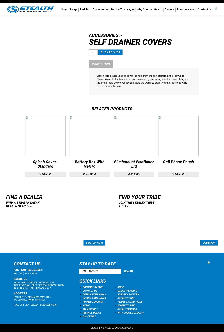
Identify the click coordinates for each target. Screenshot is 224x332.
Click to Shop (110, 52)
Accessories (100, 9)
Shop (120, 287)
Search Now (94, 242)
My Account (90, 309)
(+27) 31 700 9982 (28, 273)
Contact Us (205, 9)
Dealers (169, 9)
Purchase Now (186, 9)
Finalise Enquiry (93, 301)
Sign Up (128, 271)
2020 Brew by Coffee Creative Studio (112, 327)
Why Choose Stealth (149, 9)
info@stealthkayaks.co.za (35, 288)
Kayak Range (69, 9)
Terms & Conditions (130, 301)
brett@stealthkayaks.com (37, 282)
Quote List (89, 316)
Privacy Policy (92, 312)
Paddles (85, 9)
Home (86, 305)
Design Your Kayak (122, 9)
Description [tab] (101, 64)
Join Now (209, 242)
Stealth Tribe (126, 298)
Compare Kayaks (93, 287)
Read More (45, 174)
